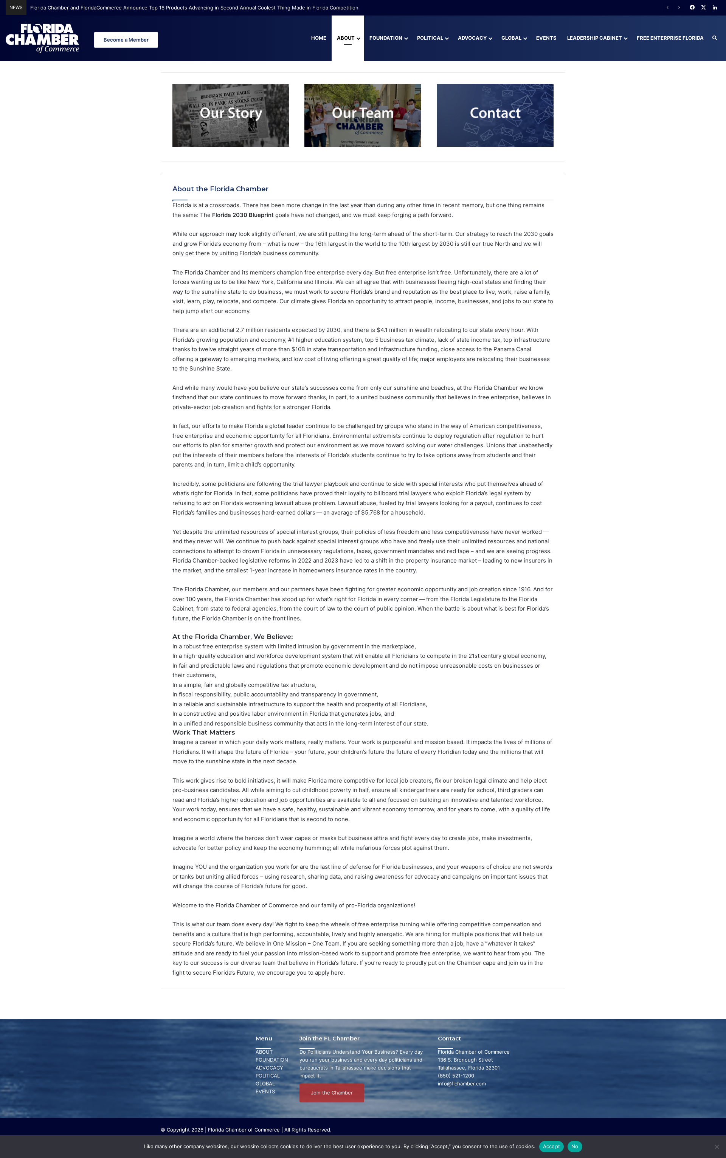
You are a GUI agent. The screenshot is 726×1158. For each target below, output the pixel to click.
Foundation (385, 38)
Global (511, 38)
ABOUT (264, 1052)
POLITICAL (268, 1076)
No (575, 1146)
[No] (716, 1146)
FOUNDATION (272, 1060)
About (346, 38)
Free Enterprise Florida (670, 38)
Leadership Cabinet (594, 38)
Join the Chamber (332, 1093)
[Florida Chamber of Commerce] (43, 38)
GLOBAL (265, 1083)
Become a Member (126, 40)
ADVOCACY (269, 1068)
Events (546, 38)
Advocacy (472, 38)
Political (430, 38)
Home (318, 38)
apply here (329, 972)
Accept (551, 1146)
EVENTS (265, 1091)
